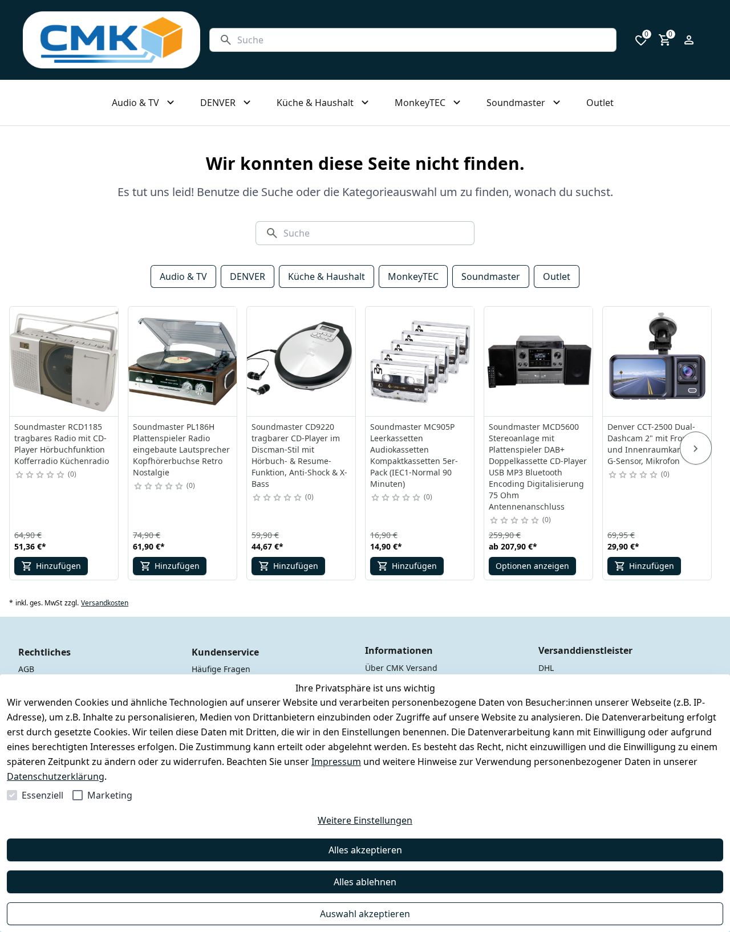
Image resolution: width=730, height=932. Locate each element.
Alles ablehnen (365, 882)
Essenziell (42, 795)
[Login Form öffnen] (689, 40)
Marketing (109, 795)
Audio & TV (183, 276)
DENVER (247, 276)
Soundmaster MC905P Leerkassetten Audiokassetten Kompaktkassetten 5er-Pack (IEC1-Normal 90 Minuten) (414, 455)
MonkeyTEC (413, 276)
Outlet (556, 276)
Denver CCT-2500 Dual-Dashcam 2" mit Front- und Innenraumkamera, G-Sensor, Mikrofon (653, 443)
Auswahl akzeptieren (365, 913)
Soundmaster (490, 276)
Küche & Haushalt (326, 276)
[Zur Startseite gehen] (111, 39)
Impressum (336, 761)
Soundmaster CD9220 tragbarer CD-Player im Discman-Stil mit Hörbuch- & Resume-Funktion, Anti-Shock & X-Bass (299, 455)
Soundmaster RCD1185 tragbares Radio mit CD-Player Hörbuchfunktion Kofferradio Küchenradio (61, 443)
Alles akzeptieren (365, 850)
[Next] (696, 448)
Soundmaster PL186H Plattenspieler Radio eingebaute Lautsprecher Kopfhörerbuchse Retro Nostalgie (181, 449)
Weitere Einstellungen (365, 820)
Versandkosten (104, 603)
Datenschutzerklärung (55, 776)
